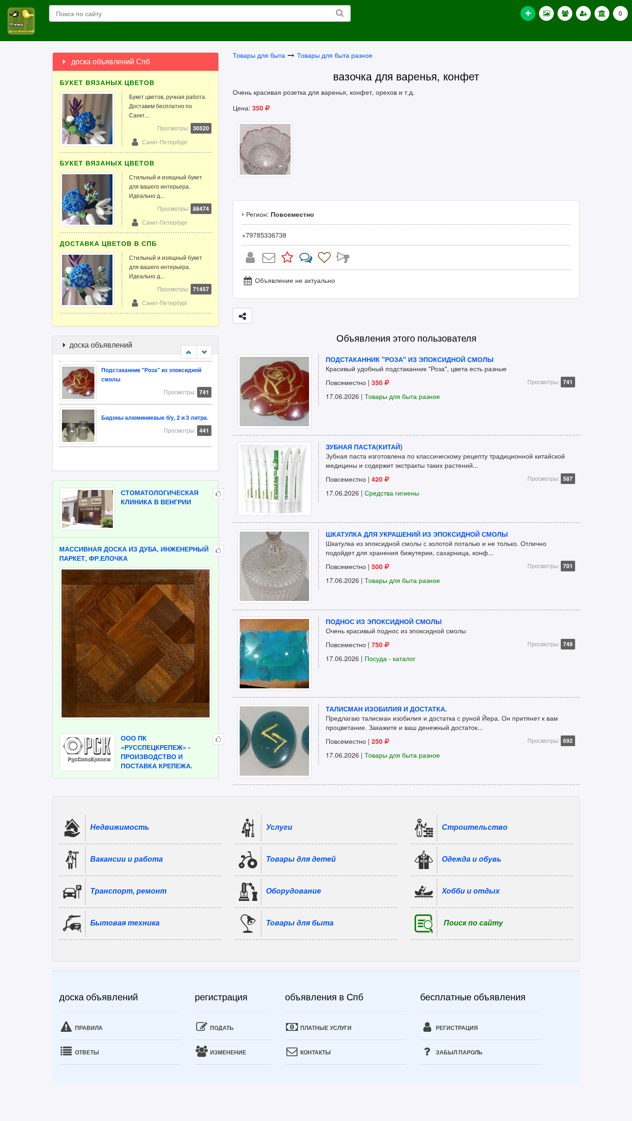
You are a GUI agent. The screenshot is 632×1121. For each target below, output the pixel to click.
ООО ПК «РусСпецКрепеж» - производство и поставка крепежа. (156, 751)
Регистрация (456, 1027)
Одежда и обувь (472, 858)
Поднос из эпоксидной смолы (384, 621)
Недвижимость (119, 826)
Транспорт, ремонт (128, 890)
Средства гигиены (392, 492)
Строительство (475, 826)
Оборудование (293, 890)
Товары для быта (259, 55)
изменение (227, 1052)
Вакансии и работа (126, 858)
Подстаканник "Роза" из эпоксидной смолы (410, 359)
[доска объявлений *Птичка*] (21, 20)
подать (221, 1027)
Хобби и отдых (471, 890)
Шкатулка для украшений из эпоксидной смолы (417, 534)
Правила (88, 1027)
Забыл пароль (458, 1052)
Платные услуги (325, 1027)
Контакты (315, 1052)
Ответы (86, 1052)
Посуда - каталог (390, 658)
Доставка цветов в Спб (108, 243)
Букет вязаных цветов (107, 82)
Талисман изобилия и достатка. (386, 708)
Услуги (279, 826)
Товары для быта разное (334, 55)
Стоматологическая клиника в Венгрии (159, 497)
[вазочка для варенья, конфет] (265, 148)
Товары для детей (301, 858)
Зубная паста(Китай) (364, 446)
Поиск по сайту (473, 922)
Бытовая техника (125, 922)
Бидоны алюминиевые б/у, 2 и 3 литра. (154, 417)
